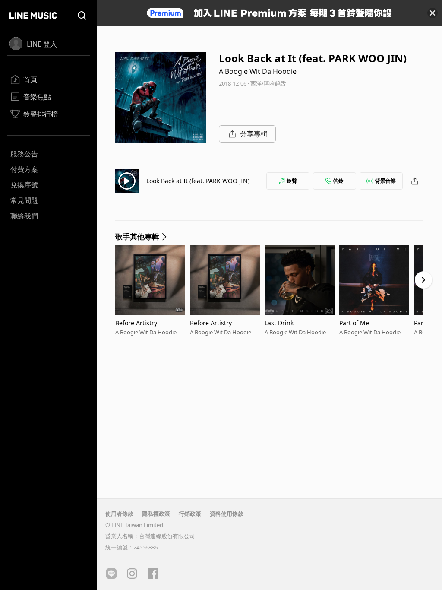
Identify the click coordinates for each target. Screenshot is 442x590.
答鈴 (338, 180)
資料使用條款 (226, 513)
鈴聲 (292, 180)
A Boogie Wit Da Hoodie (258, 71)
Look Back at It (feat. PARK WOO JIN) (197, 181)
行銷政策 (190, 513)
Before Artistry (136, 323)
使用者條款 (119, 513)
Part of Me (354, 323)
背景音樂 (385, 180)
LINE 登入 (42, 44)
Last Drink (279, 323)
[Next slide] (423, 280)
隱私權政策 (156, 513)
